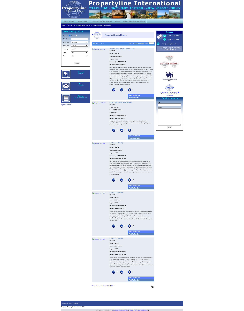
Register (69, 25)
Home (63, 25)
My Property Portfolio (84, 25)
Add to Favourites (105, 25)
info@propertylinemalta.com (171, 44)
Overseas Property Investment (102, 21)
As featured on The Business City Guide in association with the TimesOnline (169, 94)
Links (70, 303)
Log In (75, 25)
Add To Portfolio (134, 98)
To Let (73, 36)
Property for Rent (82, 21)
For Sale (65, 36)
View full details (134, 95)
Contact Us (95, 25)
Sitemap (76, 303)
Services (117, 21)
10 (112, 285)
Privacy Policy (133, 310)
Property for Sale (68, 21)
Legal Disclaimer (143, 310)
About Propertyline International (134, 21)
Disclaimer (65, 303)
